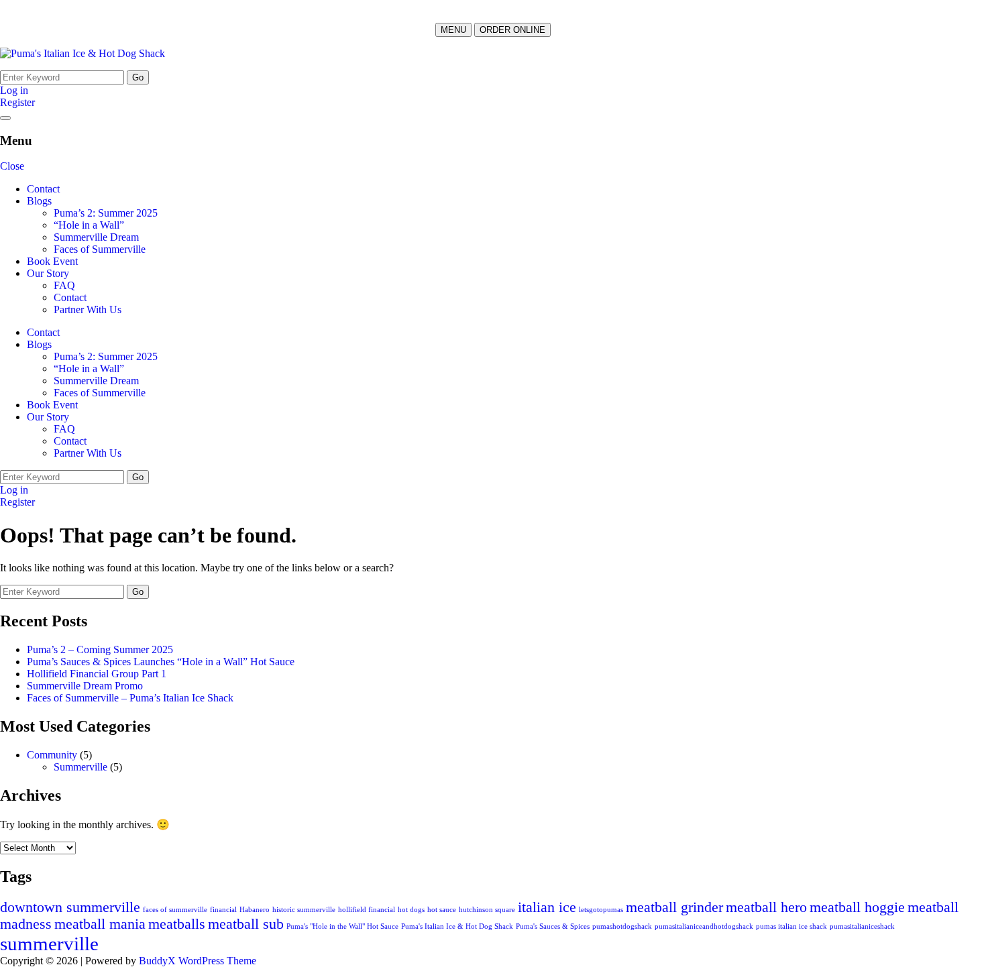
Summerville (80, 767)
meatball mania (100, 924)
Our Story (48, 273)
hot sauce (441, 909)
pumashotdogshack (622, 926)
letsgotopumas (601, 909)
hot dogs (411, 909)
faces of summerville (175, 909)
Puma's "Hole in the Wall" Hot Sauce (342, 926)
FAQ (64, 285)
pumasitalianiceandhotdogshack (704, 926)
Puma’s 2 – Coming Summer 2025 (100, 649)
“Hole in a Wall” (89, 225)
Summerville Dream (96, 237)
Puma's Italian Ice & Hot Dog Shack (457, 926)
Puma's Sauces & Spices (553, 926)
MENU (453, 30)
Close (12, 166)
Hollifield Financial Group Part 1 (96, 673)
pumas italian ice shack (791, 926)
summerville (49, 943)
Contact (43, 188)
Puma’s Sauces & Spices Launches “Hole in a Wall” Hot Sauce (160, 661)
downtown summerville (70, 907)
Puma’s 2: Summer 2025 (106, 213)
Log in (14, 90)
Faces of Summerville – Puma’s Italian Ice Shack (130, 697)
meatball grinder (674, 907)
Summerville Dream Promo (85, 685)
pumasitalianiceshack (862, 926)
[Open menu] (5, 118)
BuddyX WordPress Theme (197, 960)
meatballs (176, 924)
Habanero (254, 909)
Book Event (52, 261)
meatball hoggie (857, 907)
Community (52, 754)
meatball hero (766, 907)
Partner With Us (87, 309)
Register (17, 102)
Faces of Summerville (100, 249)
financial (223, 909)
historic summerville (303, 909)
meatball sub (246, 924)
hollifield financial (366, 909)
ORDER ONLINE (512, 30)
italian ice (547, 907)
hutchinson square (487, 909)
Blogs (39, 201)
